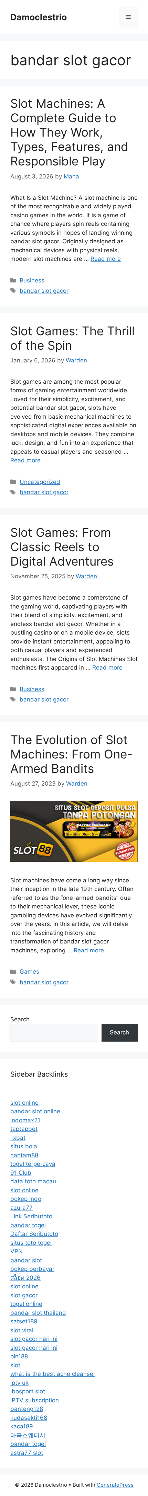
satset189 (24, 1321)
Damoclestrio (38, 17)
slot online (24, 1102)
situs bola (23, 1146)
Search (20, 1019)
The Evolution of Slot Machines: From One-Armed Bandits (71, 754)
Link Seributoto (31, 1216)
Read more (106, 258)
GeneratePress (115, 1485)
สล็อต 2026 (25, 1277)
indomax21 (25, 1120)
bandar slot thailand (38, 1312)
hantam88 (24, 1155)
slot (15, 1365)
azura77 (21, 1207)
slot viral (21, 1330)
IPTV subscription (34, 1400)
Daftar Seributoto (34, 1233)
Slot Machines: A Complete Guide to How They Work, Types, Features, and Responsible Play (69, 132)
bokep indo (25, 1198)
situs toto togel (31, 1242)
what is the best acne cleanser (52, 1373)
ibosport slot (27, 1391)
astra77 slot (26, 1452)
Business (32, 280)
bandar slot (26, 1260)
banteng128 (26, 1408)
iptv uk (19, 1382)
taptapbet (24, 1128)
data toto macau (33, 1181)
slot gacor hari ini (33, 1338)
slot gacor (24, 1295)
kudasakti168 (28, 1417)
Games (29, 971)
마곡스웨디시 (27, 1435)
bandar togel (28, 1225)
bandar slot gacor (44, 290)
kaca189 (21, 1426)
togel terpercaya (32, 1163)
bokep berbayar (32, 1268)
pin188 (19, 1356)
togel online (26, 1303)
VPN (16, 1251)
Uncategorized (40, 481)
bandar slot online (35, 1111)
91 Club (20, 1172)
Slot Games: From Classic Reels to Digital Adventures (62, 546)
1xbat (17, 1137)
